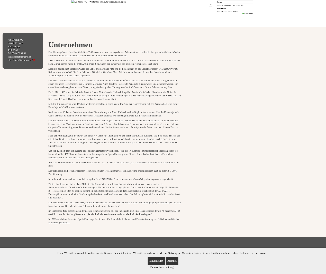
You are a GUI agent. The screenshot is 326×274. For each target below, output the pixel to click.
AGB (32, 60)
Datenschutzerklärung (162, 267)
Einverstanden (156, 261)
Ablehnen (172, 261)
